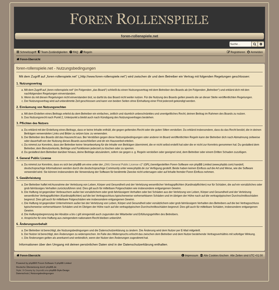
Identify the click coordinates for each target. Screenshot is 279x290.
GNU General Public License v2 (123, 164)
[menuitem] (52, 52)
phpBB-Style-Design (59, 270)
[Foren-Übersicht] (139, 19)
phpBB (32, 263)
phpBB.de (51, 267)
